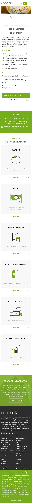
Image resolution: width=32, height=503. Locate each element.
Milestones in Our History (7, 440)
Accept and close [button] (16, 500)
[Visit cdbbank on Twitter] (7, 433)
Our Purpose (4, 438)
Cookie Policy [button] (6, 496)
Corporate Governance (7, 450)
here (21, 76)
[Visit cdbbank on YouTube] (12, 433)
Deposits (18, 444)
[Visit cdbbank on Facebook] (1, 433)
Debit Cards (19, 454)
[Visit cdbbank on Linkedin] (9, 433)
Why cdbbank (4, 442)
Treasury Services (20, 448)
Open (27, 100)
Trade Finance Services (22, 446)
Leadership (4, 448)
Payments (13, 17)
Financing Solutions (21, 438)
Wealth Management (21, 452)
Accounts (18, 440)
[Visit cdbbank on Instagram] (4, 433)
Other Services (20, 450)
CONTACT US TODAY (16, 401)
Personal (3, 17)
